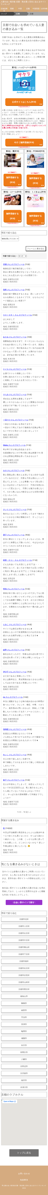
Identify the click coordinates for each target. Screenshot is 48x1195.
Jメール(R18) (15, 192)
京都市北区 (24, 919)
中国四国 (36, 9)
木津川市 (24, 1087)
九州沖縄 (43, 9)
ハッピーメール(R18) (27, 67)
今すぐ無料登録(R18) (24, 142)
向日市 (24, 1045)
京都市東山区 (24, 947)
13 (24, 812)
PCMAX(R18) (39, 151)
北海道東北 (4, 9)
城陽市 (24, 1038)
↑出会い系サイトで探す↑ (24, 902)
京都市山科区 (24, 982)
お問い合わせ (24, 1173)
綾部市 (24, 1010)
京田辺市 (24, 1066)
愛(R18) (16, 151)
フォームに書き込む (36, 248)
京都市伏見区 (24, 975)
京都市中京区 (24, 940)
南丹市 (24, 1080)
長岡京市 (24, 1052)
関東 (12, 9)
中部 (20, 9)
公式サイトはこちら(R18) (24, 102)
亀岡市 (24, 1031)
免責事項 (24, 1180)
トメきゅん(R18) (39, 192)
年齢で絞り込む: (9, 256)
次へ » (28, 812)
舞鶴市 (24, 1003)
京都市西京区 (24, 989)
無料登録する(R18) (12, 180)
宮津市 (24, 1024)
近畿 (28, 9)
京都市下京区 (24, 954)
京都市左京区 (24, 933)
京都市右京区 (24, 968)
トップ (4, 14)
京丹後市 (24, 1073)
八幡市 (24, 1059)
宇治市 (24, 1017)
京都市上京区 (24, 926)
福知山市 (24, 996)
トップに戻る (24, 1152)
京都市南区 (24, 961)
